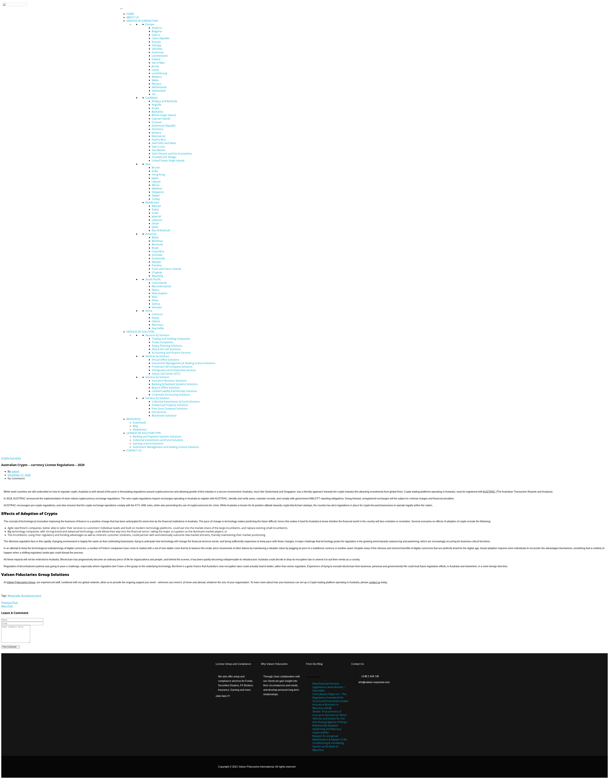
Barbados (157, 111)
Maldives (157, 188)
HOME (130, 14)
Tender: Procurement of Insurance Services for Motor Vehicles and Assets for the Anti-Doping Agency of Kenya (329, 717)
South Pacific (153, 279)
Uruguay (157, 272)
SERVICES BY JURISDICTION (142, 21)
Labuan (156, 181)
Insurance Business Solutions (169, 380)
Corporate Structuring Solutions (171, 394)
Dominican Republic (164, 125)
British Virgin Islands (164, 115)
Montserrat (158, 136)
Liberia (156, 321)
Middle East (152, 202)
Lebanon (157, 220)
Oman (155, 223)
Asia (147, 164)
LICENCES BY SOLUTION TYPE (143, 433)
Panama (157, 265)
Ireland (156, 59)
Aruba (155, 108)
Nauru (155, 290)
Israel (155, 213)
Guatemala (158, 258)
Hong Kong (158, 174)
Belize (155, 237)
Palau (155, 300)
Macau (156, 185)
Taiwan (156, 195)
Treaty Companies (162, 342)
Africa (148, 310)
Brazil (155, 248)
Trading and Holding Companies (171, 338)
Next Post (7, 606)
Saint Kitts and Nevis (164, 143)
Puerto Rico (159, 139)
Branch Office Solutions (166, 387)
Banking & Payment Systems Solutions (175, 384)
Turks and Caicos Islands (166, 269)
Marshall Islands (161, 286)
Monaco (156, 83)
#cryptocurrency (31, 595)
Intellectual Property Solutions (170, 405)
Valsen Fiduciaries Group (21, 582)
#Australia (14, 595)
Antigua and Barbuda (164, 101)
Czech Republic (161, 38)
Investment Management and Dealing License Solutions (166, 447)
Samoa (156, 304)
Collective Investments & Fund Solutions (176, 401)
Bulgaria (157, 31)
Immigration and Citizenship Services (174, 370)
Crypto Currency (11, 458)
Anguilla (156, 104)
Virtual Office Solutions (165, 359)
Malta (155, 80)
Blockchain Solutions (164, 415)
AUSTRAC (489, 491)
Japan (155, 178)
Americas (151, 234)
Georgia (156, 45)
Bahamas (157, 241)
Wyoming (157, 276)
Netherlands (159, 87)
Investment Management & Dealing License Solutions (183, 363)
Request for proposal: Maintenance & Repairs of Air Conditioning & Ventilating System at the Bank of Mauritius (329, 743)
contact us (374, 582)
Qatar (155, 227)
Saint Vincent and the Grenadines (172, 153)
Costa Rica (158, 251)
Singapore (158, 192)
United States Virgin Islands (168, 160)
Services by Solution (157, 335)
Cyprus (156, 35)
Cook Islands (159, 283)
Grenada (157, 255)
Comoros (157, 314)
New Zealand (159, 293)
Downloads (139, 422)
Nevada (156, 262)
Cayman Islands (161, 118)
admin (15, 471)
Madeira (157, 76)
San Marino (158, 150)
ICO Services (159, 412)
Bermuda (157, 244)
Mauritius (157, 324)
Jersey (155, 66)
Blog (135, 426)
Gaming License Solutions (148, 443)
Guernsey (157, 52)
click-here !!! (223, 696)
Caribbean (151, 97)
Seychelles (158, 328)
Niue (154, 297)
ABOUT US (132, 17)
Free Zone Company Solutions (170, 408)
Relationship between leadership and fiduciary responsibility (326, 729)
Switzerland (159, 90)
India (155, 171)
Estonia (156, 42)
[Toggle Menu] (121, 8)
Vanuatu (157, 307)
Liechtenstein (160, 55)
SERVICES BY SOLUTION (140, 331)
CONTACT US (133, 450)
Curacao (157, 122)
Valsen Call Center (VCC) (166, 373)
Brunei (156, 167)
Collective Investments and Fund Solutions (158, 440)
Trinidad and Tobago (164, 157)
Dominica (157, 129)
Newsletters (140, 429)
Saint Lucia (158, 146)
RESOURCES (133, 419)
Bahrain (156, 206)
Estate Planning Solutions (167, 345)
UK (153, 94)
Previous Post (9, 602)
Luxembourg (159, 73)
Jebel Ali (156, 216)
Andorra (157, 28)
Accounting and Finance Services (171, 352)
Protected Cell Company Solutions (172, 366)
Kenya (155, 317)
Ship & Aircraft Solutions (166, 349)
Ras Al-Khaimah (161, 230)
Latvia (155, 69)
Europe (149, 24)
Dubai (155, 209)
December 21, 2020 (19, 475)
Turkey (156, 199)
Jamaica (156, 132)
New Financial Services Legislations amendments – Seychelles (328, 687)
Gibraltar (157, 48)
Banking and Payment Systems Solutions (157, 436)
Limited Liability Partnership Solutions (174, 391)
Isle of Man (158, 62)
